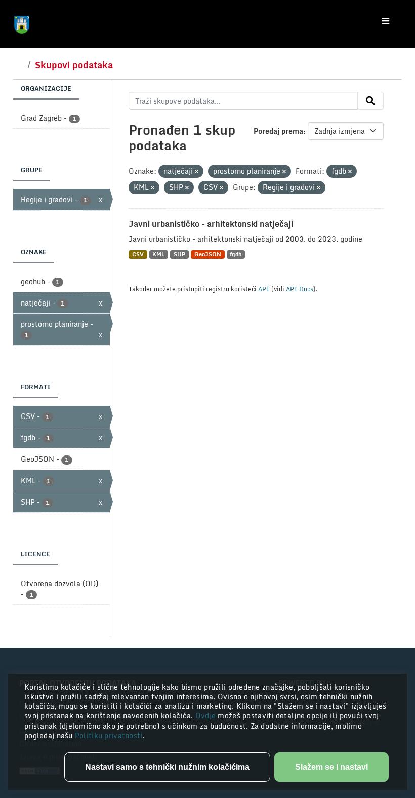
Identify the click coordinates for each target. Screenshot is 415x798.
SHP (179, 254)
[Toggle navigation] (385, 21)
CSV (138, 254)
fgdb (235, 254)
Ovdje (206, 715)
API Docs (299, 289)
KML (158, 254)
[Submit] (370, 101)
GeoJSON (207, 254)
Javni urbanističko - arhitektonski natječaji (211, 224)
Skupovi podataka (74, 65)
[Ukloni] (196, 171)
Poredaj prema (278, 131)
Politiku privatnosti (109, 735)
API (264, 289)
